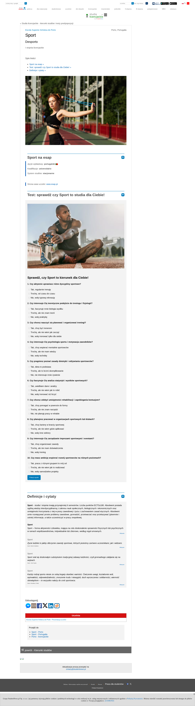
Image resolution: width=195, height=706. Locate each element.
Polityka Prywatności (97, 688)
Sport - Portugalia (39, 634)
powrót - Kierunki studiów (36, 649)
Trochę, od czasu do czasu (42, 294)
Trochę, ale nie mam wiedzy (43, 351)
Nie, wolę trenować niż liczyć (43, 394)
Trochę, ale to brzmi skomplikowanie (46, 371)
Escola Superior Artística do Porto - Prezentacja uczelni (46, 620)
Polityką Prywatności (135, 699)
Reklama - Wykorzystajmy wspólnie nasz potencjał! (76, 684)
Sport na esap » (36, 64)
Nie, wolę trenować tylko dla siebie (46, 336)
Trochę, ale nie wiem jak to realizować (47, 467)
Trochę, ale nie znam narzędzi (44, 409)
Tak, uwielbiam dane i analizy (43, 386)
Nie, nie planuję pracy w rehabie (44, 413)
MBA (164, 9)
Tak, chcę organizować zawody (44, 444)
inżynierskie (105, 9)
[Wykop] (57, 607)
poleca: (29, 9)
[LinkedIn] (50, 607)
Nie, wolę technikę (38, 356)
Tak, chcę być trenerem (41, 328)
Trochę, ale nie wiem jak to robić (45, 390)
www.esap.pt (52, 184)
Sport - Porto (37, 632)
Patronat (100, 684)
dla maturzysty (42, 9)
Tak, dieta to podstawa (40, 367)
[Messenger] (28, 607)
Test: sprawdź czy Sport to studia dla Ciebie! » (50, 67)
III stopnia (139, 9)
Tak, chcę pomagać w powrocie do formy (49, 405)
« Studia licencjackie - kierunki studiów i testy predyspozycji (46, 23)
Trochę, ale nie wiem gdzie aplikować (47, 429)
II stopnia (128, 9)
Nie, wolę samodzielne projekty (44, 471)
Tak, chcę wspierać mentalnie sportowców (49, 347)
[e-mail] (33, 607)
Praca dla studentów (114, 684)
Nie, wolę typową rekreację (42, 298)
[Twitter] (45, 607)
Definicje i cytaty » (37, 70)
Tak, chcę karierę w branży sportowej (47, 425)
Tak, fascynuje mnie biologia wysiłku (46, 309)
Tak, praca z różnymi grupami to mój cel (48, 463)
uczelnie (68, 9)
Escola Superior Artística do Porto (40, 30)
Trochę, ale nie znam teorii (42, 313)
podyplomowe (152, 9)
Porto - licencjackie (39, 637)
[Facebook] (39, 607)
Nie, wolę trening (38, 452)
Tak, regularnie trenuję (40, 289)
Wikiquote (122, 547)
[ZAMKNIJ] (109, 701)
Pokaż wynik (34, 477)
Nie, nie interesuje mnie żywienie (45, 375)
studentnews (56, 9)
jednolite (117, 9)
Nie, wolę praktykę (38, 317)
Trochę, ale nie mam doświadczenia (46, 448)
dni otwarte (80, 9)
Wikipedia (122, 533)
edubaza (173, 9)
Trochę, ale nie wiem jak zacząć (44, 332)
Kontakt (93, 684)
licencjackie (92, 9)
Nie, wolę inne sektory (40, 433)
